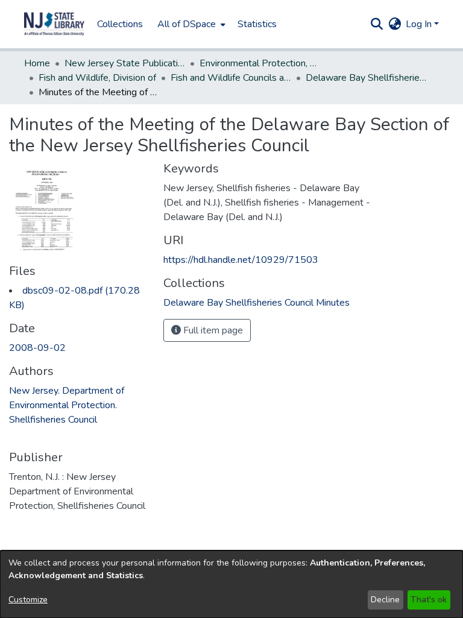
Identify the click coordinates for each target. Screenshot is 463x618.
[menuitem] (190, 24)
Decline (385, 599)
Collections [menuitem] (120, 24)
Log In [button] (420, 24)
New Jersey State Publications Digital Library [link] (125, 63)
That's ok (429, 599)
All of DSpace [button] (186, 24)
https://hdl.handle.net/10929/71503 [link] (240, 259)
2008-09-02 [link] (37, 348)
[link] (256, 302)
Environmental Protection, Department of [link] (260, 63)
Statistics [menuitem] (257, 24)
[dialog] (231, 584)
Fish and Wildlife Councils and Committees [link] (231, 77)
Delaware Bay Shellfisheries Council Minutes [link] (366, 77)
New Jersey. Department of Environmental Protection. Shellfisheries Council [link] (66, 405)
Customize (28, 599)
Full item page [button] (212, 330)
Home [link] (37, 63)
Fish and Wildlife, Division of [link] (97, 77)
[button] (54, 24)
